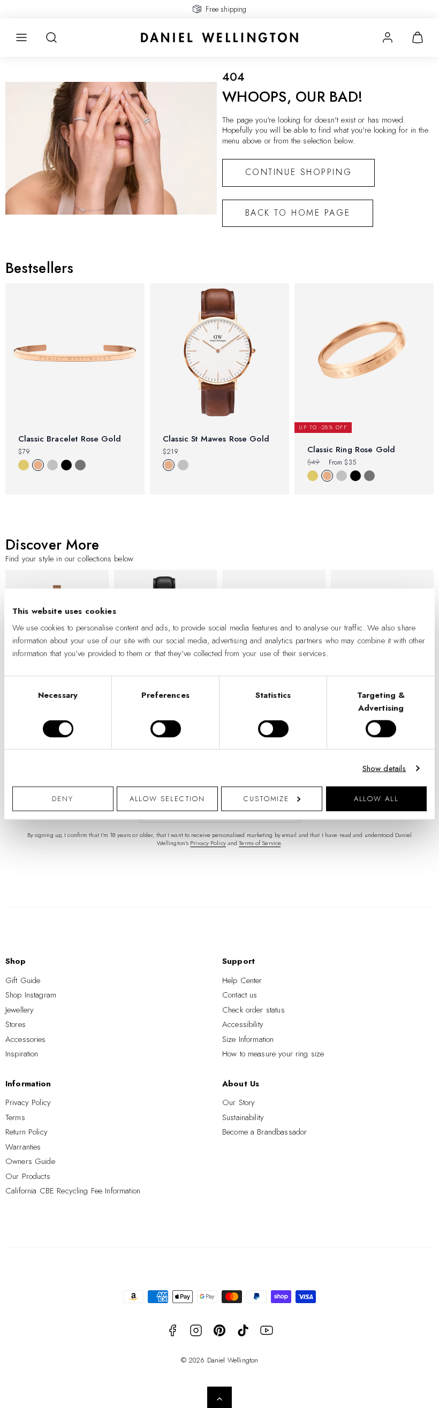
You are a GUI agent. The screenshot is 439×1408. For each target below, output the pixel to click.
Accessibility (242, 1024)
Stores (15, 1024)
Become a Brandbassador (264, 1132)
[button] (21, 37)
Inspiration (22, 1054)
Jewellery (19, 1010)
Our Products (27, 1176)
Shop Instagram (30, 995)
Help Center (242, 980)
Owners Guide (30, 1161)
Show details (384, 768)
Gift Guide (23, 980)
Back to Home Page (298, 213)
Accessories (25, 1039)
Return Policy (26, 1132)
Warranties (23, 1147)
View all (26, 512)
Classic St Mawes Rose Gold (216, 439)
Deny (62, 799)
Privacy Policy (208, 843)
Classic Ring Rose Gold (351, 449)
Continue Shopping (298, 172)
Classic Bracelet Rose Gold (69, 439)
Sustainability (243, 1117)
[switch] (165, 728)
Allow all (376, 799)
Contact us (240, 995)
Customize (266, 799)
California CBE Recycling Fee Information (72, 1191)
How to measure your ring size (273, 1054)
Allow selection (168, 799)
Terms (15, 1117)
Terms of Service (260, 843)
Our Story (238, 1102)
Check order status (253, 1010)
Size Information (248, 1039)
